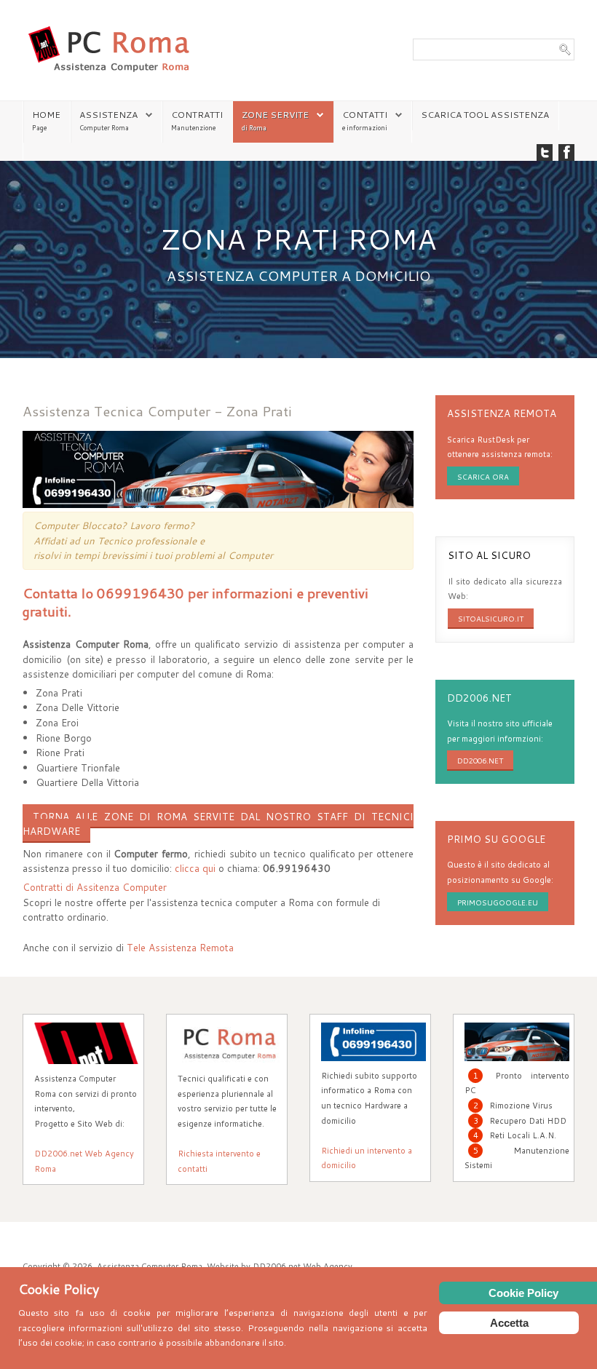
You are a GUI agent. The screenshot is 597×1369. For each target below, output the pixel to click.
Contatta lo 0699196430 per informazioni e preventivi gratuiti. (195, 601)
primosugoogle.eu (497, 902)
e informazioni (364, 127)
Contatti (364, 114)
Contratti (197, 114)
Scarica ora (483, 477)
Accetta (509, 1323)
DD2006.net (480, 760)
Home (46, 114)
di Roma (254, 127)
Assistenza (108, 114)
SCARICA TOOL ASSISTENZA (485, 114)
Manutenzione (193, 127)
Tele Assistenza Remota (180, 947)
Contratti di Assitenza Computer (95, 887)
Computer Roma (104, 127)
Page (39, 127)
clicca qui (195, 868)
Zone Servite (275, 114)
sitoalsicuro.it (490, 619)
